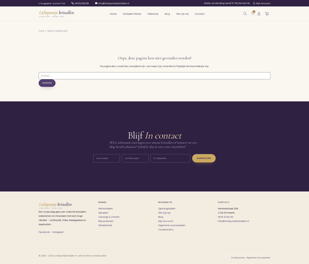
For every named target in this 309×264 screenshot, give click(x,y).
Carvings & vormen (109, 217)
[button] (266, 13)
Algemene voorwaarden (171, 225)
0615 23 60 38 (225, 217)
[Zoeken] (245, 13)
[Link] (259, 13)
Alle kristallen (105, 208)
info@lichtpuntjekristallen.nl (233, 221)
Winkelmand (105, 225)
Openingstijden (166, 208)
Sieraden (103, 212)
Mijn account (165, 221)
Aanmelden (204, 158)
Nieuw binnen (105, 221)
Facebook (44, 232)
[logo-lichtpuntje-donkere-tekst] (57, 13)
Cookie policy (165, 229)
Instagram (58, 232)
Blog (160, 217)
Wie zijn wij (164, 212)
